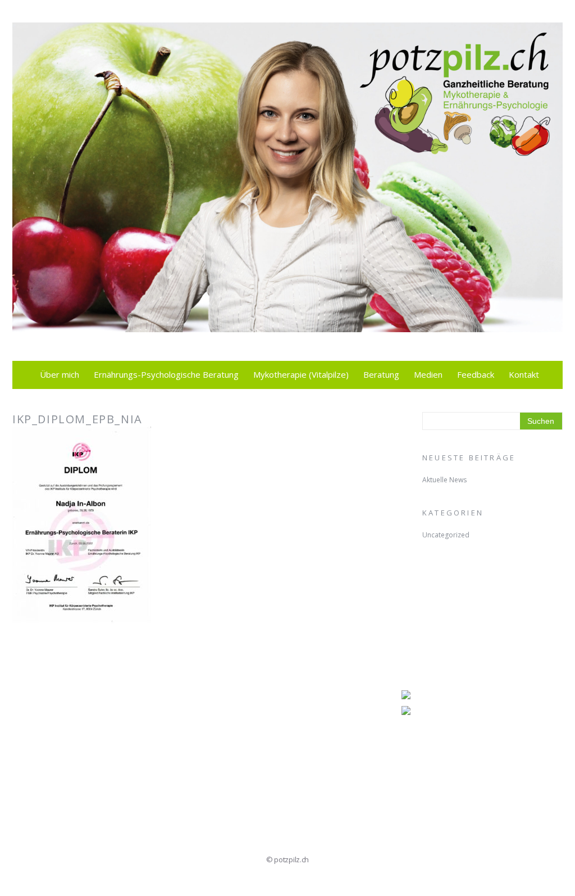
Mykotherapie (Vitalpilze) (301, 374)
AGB (42, 748)
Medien (428, 374)
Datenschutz (49, 788)
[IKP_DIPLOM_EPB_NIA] (81, 615)
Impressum (56, 761)
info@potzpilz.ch (58, 721)
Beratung (381, 374)
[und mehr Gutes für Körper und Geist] (287, 325)
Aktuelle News (444, 480)
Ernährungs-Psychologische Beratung (166, 374)
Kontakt (524, 374)
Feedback (475, 374)
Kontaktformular (59, 775)
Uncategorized (445, 535)
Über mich (59, 374)
